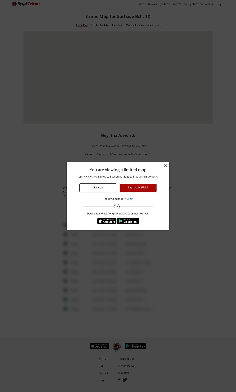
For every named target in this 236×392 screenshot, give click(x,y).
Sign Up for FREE (138, 187)
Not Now (98, 187)
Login (129, 198)
